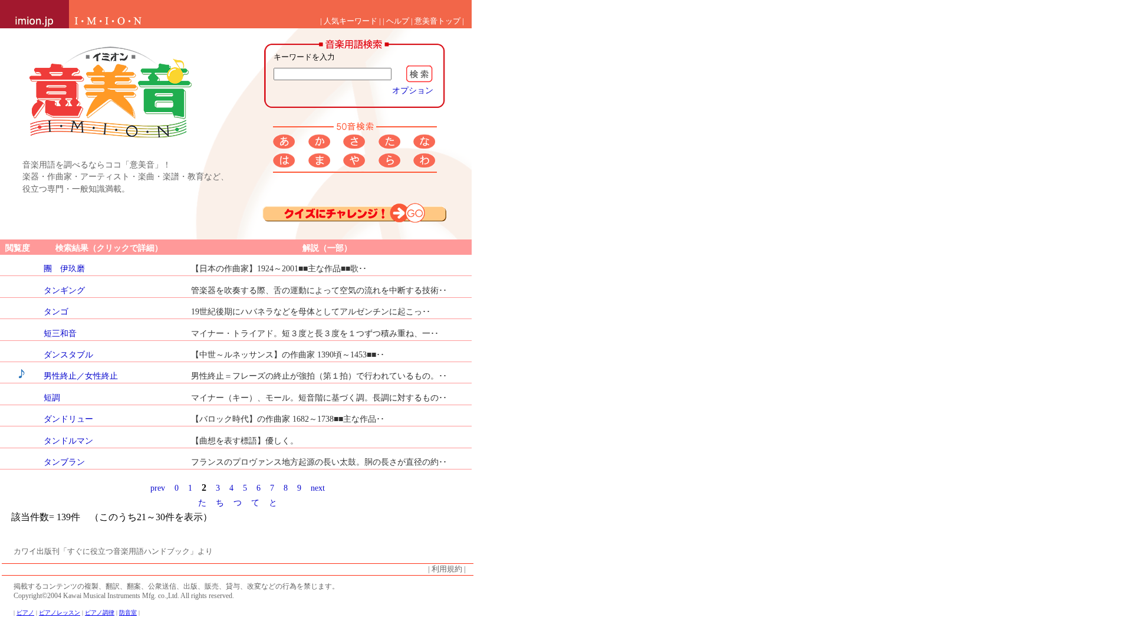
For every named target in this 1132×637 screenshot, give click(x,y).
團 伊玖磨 (64, 268)
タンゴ (56, 311)
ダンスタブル (68, 354)
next (318, 487)
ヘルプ (397, 21)
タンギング (64, 290)
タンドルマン (68, 440)
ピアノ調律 (99, 612)
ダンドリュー (68, 418)
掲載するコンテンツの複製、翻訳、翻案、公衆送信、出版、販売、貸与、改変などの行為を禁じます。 (176, 586)
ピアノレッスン (59, 612)
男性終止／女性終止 (81, 375)
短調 (52, 397)
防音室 (128, 612)
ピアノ (25, 612)
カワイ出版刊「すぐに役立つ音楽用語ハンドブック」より (113, 551)
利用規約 (447, 569)
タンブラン (64, 462)
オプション (412, 90)
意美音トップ (437, 21)
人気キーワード (350, 21)
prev (157, 487)
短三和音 (60, 333)
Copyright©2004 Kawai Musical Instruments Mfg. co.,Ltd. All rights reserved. (124, 595)
